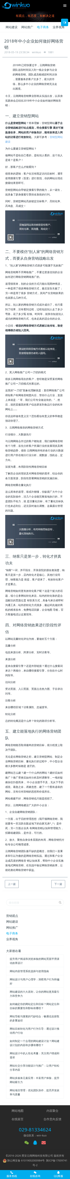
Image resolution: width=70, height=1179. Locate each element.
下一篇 (58, 884)
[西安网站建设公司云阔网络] (16, 5)
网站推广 (27, 27)
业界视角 (59, 27)
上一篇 (12, 884)
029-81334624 (35, 1129)
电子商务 (43, 27)
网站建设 (12, 27)
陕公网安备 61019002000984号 (26, 1160)
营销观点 (12, 916)
